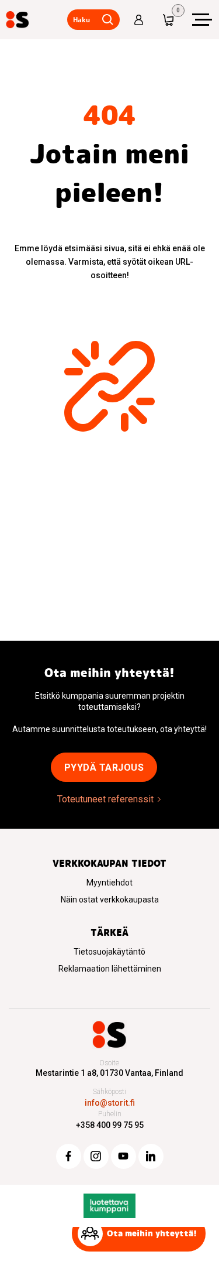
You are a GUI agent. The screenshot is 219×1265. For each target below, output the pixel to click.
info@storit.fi (110, 1102)
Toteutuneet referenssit (105, 799)
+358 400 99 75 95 (110, 1125)
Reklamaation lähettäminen (109, 968)
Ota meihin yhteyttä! (152, 1233)
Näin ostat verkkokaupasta (110, 899)
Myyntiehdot (109, 882)
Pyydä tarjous (104, 767)
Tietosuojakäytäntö (109, 951)
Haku (81, 20)
